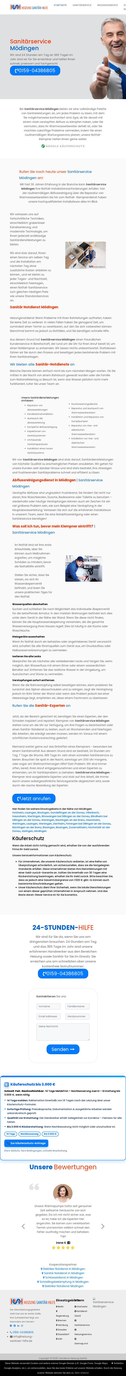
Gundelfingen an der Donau (67, 812)
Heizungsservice (107, 5)
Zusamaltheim (78, 827)
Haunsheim (19, 816)
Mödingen (40, 831)
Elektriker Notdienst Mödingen (64, 1286)
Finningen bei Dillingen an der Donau (88, 823)
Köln (59, 1338)
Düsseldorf (63, 1334)
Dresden (62, 1329)
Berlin (60, 1306)
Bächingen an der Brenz (70, 820)
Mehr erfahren (82, 1373)
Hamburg (62, 1325)
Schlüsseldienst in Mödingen (64, 1277)
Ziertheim (59, 823)
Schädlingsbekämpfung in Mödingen (64, 1282)
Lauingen (30, 812)
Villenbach (92, 812)
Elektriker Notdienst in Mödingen (63, 1269)
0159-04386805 (22, 1332)
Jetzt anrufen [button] (36, 798)
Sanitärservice (82, 5)
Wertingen (34, 816)
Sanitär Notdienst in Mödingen (63, 1273)
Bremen (61, 1320)
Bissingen (43, 812)
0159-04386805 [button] (37, 70)
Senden (60, 1049)
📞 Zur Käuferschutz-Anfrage (26, 1143)
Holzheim (18, 812)
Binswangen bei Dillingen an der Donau (66, 816)
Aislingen (27, 831)
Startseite (62, 5)
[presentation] (23, 1227)
